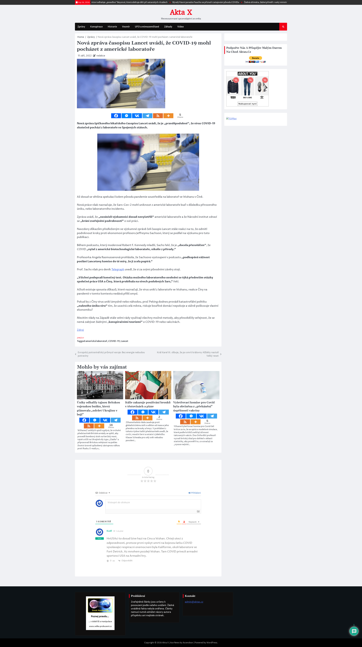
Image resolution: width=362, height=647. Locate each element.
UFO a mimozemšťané (147, 26)
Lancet (124, 341)
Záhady (168, 26)
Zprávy (81, 26)
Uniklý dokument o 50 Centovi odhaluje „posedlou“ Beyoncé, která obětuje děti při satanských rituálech (99, 2)
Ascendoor (188, 642)
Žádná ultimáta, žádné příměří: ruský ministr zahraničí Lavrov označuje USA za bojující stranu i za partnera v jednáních (283, 2)
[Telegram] (147, 115)
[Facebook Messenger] (127, 115)
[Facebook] (116, 115)
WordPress (211, 642)
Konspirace (96, 26)
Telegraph (117, 269)
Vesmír (126, 26)
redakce (100, 55)
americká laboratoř (96, 341)
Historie (112, 26)
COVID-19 (114, 341)
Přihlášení (196, 493)
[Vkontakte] (137, 115)
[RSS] (158, 115)
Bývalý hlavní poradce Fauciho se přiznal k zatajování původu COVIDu (187, 2)
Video (180, 26)
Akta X (181, 12)
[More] (168, 115)
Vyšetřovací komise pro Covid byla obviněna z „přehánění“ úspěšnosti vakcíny (194, 406)
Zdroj (80, 330)
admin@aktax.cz (194, 601)
